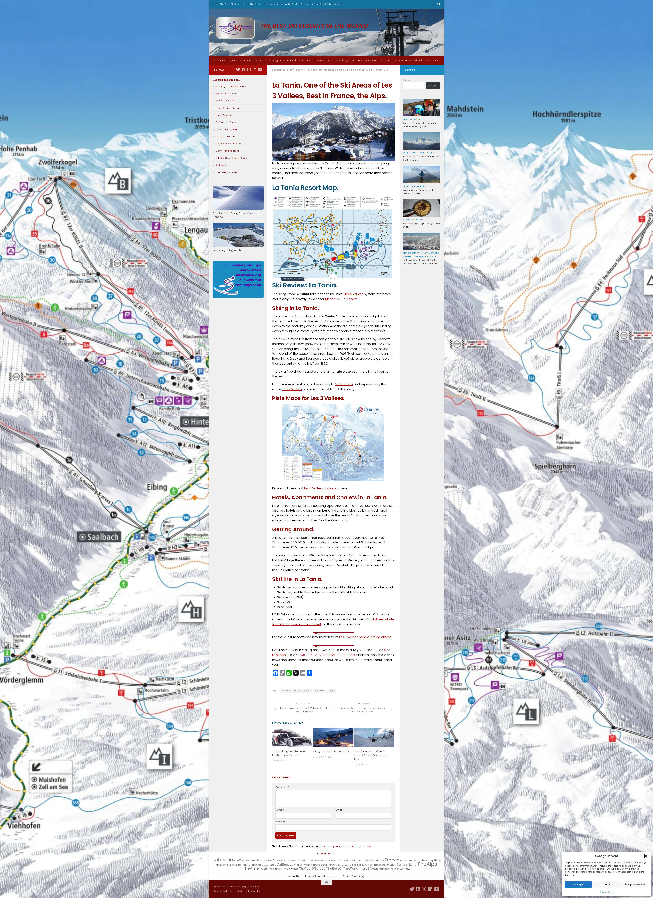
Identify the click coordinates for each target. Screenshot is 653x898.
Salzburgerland (344, 865)
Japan (356, 60)
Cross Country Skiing (227, 108)
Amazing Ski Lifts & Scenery (231, 86)
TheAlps (331, 690)
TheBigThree (275, 868)
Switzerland (420, 60)
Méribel (330, 299)
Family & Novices (304, 69)
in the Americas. (272, 4)
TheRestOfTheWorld (342, 868)
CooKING (408, 220)
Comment (282, 787)
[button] (646, 856)
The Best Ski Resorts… (232, 4)
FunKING (418, 220)
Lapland (256, 865)
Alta (214, 861)
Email (340, 809)
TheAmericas (255, 868)
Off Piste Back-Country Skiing (232, 158)
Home (214, 4)
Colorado (313, 860)
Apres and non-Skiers (228, 93)
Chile (305, 60)
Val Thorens (344, 384)
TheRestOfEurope (312, 868)
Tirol (362, 869)
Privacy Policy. (607, 892)
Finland (380, 860)
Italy (344, 60)
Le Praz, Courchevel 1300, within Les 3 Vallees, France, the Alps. (420, 261)
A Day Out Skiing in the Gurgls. (331, 751)
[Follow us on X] (238, 70)
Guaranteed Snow (226, 122)
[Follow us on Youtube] (260, 70)
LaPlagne (246, 865)
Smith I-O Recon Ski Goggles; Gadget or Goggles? (419, 124)
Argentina (233, 60)
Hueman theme (255, 891)
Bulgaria (277, 60)
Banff (237, 860)
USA (433, 60)
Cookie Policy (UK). (353, 876)
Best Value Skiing (225, 100)
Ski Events (221, 165)
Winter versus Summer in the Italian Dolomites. (419, 191)
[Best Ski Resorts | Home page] (235, 28)
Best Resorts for (282, 69)
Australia (249, 60)
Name (279, 809)
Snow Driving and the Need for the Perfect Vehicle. (289, 753)
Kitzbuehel (222, 865)
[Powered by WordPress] (226, 891)
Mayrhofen (296, 865)
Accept (578, 884)
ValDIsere (384, 868)
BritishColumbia (251, 860)
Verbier (394, 868)
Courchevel (349, 299)
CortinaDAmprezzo (330, 860)
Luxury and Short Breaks (229, 143)
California (267, 860)
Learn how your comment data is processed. (347, 846)
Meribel (308, 865)
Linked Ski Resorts (356, 69)
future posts (345, 655)
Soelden (357, 865)
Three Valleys (353, 294)
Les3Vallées (319, 690)
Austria (263, 60)
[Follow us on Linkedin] (254, 70)
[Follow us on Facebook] (243, 70)
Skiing (417, 119)
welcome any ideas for (318, 655)
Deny (606, 884)
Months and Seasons (227, 150)
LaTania (307, 690)
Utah (375, 868)
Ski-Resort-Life (378, 69)
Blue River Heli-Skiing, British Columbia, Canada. (236, 215)
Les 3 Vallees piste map (322, 488)
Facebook (279, 655)
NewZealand (320, 864)
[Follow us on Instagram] (249, 70)
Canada (292, 60)
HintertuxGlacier (409, 860)
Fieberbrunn (367, 860)
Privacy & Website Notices (320, 876)
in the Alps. (254, 4)
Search (407, 80)
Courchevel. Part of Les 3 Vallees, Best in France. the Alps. (370, 755)
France (317, 60)
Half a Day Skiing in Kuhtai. (229, 250)
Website (280, 821)
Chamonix (293, 860)
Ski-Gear (407, 119)
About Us (293, 876)
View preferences (635, 884)
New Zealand (372, 60)
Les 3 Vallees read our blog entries (365, 637)
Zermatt (404, 868)
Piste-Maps (430, 256)
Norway (389, 60)
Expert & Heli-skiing (226, 129)
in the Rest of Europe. (297, 4)
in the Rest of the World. (326, 4)
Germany (332, 60)
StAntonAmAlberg (373, 865)
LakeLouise (235, 865)
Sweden (403, 60)
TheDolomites (290, 868)
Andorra (218, 60)
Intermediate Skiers (330, 69)
